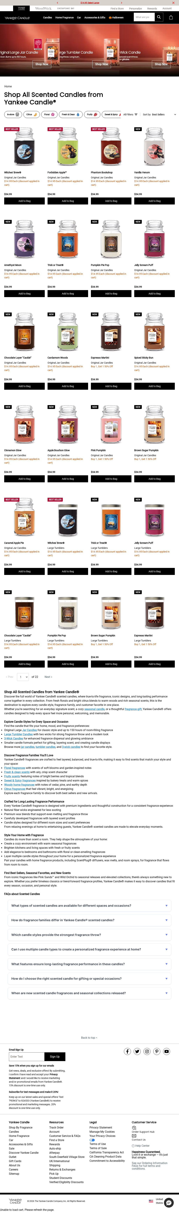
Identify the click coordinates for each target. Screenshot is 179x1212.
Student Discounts (60, 1178)
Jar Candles (29, 730)
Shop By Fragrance (20, 1127)
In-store (10, 114)
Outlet (12, 1157)
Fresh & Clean (68, 114)
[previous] (57, 3)
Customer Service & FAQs (64, 1136)
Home (8, 86)
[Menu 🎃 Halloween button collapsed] (124, 17)
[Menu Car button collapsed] (81, 17)
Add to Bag (25, 201)
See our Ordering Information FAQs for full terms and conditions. (149, 1165)
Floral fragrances (14, 768)
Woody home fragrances (19, 784)
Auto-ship (55, 1148)
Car (11, 1140)
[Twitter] (137, 1051)
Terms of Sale (98, 1148)
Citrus (29, 114)
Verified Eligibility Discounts (66, 1182)
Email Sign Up (16, 1049)
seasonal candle (94, 709)
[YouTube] (166, 1051)
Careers (13, 1169)
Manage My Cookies (102, 1131)
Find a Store (56, 1140)
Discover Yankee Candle (23, 1152)
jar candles (27, 747)
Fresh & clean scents (17, 772)
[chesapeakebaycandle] (66, 8)
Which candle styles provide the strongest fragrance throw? (56, 935)
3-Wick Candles (13, 738)
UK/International (59, 1161)
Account (54, 1131)
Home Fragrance (64, 17)
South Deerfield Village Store (66, 1157)
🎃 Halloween (116, 17)
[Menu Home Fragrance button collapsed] (74, 17)
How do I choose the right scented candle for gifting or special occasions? (66, 978)
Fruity (89, 114)
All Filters (128, 114)
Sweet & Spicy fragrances (20, 780)
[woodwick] (44, 8)
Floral (47, 114)
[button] (169, 1203)
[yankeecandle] (23, 8)
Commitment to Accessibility (107, 1160)
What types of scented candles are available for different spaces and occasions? (71, 905)
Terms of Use (98, 1144)
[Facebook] (127, 1051)
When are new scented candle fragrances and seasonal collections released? (68, 993)
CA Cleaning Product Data (105, 1156)
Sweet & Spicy (111, 114)
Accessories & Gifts (94, 17)
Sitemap (14, 1173)
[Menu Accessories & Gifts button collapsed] (105, 17)
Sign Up (55, 1056)
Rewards (54, 1144)
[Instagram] (147, 1051)
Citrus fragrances (14, 789)
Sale (11, 1148)
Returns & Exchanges (62, 1169)
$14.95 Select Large (90, 3)
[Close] (173, 3)
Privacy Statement (101, 1127)
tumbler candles (45, 747)
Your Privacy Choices (102, 1136)
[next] (121, 3)
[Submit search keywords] (159, 17)
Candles (47, 17)
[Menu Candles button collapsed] (52, 17)
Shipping (54, 1165)
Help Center (142, 1145)
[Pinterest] (156, 1051)
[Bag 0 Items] (170, 17)
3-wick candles (71, 747)
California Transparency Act (107, 1152)
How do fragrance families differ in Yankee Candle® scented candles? (62, 920)
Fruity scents (12, 776)
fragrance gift (133, 709)
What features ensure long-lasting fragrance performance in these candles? (68, 964)
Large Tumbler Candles (18, 734)
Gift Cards (15, 1161)
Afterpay (54, 1152)
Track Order (56, 1127)
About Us (14, 1165)
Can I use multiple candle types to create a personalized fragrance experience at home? (76, 949)
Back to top (88, 1037)
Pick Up (54, 1173)
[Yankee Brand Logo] (17, 17)
